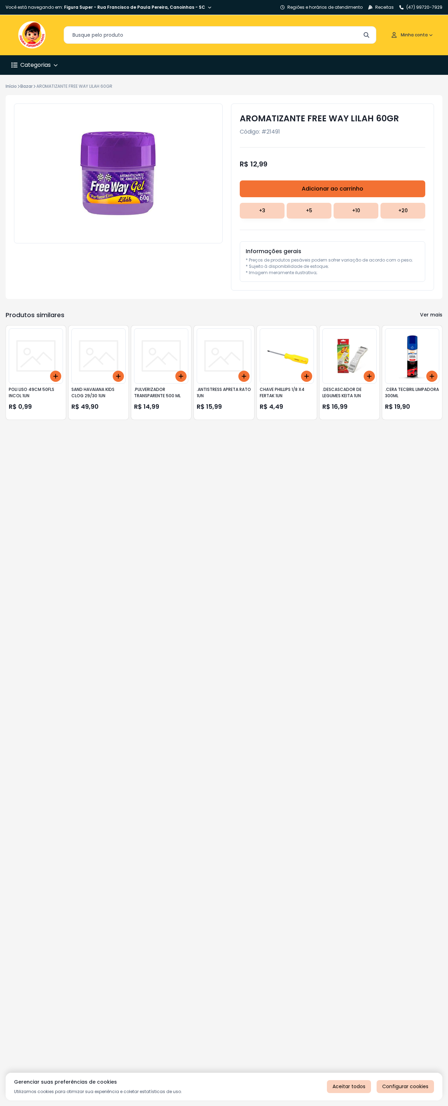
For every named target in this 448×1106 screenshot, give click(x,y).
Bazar (26, 86)
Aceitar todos (348, 1086)
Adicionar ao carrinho (332, 189)
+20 (403, 210)
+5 (309, 210)
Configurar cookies (405, 1086)
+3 (262, 210)
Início (11, 86)
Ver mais (431, 314)
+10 (356, 210)
